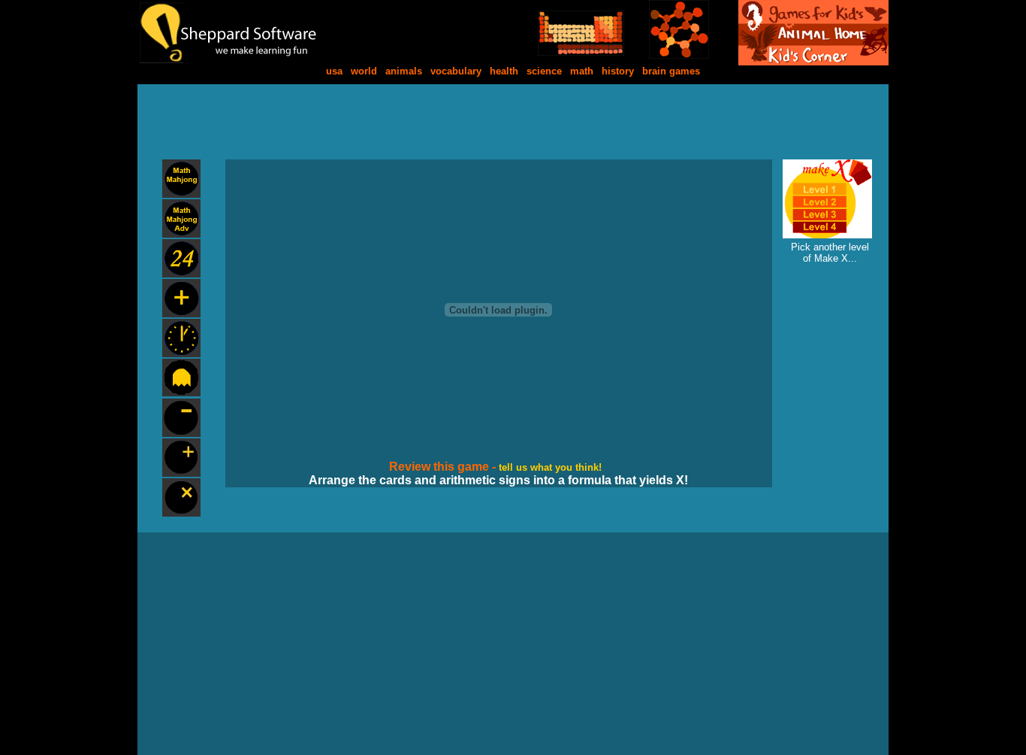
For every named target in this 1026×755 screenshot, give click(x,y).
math (581, 71)
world (364, 71)
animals (403, 71)
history (618, 71)
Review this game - (444, 466)
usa (334, 71)
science (544, 71)
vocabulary (455, 71)
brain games (671, 71)
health (504, 71)
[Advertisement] (513, 118)
